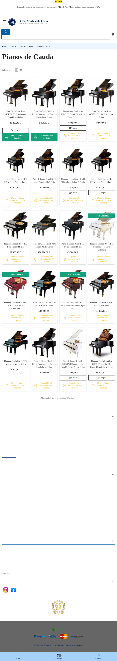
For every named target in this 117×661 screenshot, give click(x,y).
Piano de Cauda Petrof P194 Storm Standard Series (44, 304)
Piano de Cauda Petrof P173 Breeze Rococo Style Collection (101, 247)
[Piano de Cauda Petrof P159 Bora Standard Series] (15, 226)
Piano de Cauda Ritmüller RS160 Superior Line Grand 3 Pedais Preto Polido (44, 364)
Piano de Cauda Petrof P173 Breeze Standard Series (72, 245)
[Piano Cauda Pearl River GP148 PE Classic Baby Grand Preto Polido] (73, 93)
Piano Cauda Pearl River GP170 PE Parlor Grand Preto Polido (101, 114)
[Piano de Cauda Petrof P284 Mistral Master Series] (44, 226)
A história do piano (13, 563)
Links (7, 428)
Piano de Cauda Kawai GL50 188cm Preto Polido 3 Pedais (101, 180)
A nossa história (12, 560)
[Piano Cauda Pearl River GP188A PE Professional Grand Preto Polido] (15, 93)
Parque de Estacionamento (17, 439)
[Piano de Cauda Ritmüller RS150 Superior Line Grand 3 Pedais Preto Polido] (44, 93)
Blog (7, 567)
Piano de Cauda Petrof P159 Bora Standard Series (15, 245)
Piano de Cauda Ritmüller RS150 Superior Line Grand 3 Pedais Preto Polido (44, 114)
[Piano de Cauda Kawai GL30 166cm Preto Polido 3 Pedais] (44, 161)
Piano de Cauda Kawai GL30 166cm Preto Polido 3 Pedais (44, 180)
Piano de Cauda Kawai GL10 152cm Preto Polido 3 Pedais (15, 180)
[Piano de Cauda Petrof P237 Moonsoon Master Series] (15, 343)
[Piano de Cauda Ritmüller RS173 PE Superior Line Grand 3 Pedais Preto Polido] (101, 343)
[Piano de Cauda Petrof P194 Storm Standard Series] (44, 284)
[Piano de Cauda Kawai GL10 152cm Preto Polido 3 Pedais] (15, 161)
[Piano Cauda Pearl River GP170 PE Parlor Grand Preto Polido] (101, 93)
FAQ (7, 424)
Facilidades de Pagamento (16, 443)
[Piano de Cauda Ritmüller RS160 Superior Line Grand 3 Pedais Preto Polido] (44, 343)
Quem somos (11, 556)
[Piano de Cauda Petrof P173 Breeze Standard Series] (73, 226)
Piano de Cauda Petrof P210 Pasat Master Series (101, 304)
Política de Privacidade (15, 432)
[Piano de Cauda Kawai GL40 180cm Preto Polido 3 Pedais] (73, 161)
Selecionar (6, 70)
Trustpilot (6, 573)
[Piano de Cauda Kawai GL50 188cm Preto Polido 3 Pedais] (101, 161)
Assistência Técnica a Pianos (18, 447)
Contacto (9, 548)
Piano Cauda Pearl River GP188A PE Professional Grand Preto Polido (15, 114)
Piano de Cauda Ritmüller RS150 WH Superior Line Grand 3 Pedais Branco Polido (73, 364)
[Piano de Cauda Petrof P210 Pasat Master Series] (101, 284)
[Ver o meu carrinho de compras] (113, 34)
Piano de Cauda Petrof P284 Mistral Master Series (44, 245)
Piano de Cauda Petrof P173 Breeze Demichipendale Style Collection (73, 305)
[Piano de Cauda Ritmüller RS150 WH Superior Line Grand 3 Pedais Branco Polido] (73, 343)
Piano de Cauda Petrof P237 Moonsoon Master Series (15, 362)
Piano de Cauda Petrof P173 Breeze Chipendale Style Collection (15, 305)
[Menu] (4, 22)
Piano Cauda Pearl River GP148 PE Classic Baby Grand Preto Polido (72, 114)
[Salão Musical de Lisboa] (12, 22)
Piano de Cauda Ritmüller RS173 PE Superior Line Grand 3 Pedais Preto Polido (101, 364)
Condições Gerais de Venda (17, 435)
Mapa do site (11, 552)
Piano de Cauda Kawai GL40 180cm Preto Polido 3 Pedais (73, 180)
